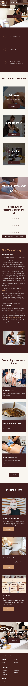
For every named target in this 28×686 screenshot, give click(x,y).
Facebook (16, 681)
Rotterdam (4, 674)
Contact (14, 16)
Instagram (4, 681)
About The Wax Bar (7, 656)
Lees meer (14, 106)
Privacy (16, 662)
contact (9, 310)
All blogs (14, 474)
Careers (16, 656)
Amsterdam (16, 670)
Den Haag (16, 672)
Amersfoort (4, 670)
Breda (3, 672)
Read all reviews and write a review (14, 236)
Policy (3, 662)
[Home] (18, 2)
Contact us (14, 640)
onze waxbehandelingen (13, 317)
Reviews (4, 659)
